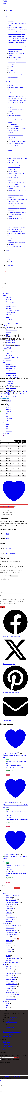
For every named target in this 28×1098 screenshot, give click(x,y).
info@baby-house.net (11, 1022)
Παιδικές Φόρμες (10, 312)
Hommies (8, 409)
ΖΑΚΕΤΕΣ (8, 304)
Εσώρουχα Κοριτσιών (11, 330)
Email (2, 596)
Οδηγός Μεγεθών (5, 398)
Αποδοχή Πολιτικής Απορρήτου (10, 1059)
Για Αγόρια (6, 1044)
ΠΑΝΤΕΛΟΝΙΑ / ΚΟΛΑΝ (12, 377)
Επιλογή (8, 775)
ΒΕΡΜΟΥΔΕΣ (9, 300)
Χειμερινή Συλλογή (11, 553)
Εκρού (7, 538)
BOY (7, 1007)
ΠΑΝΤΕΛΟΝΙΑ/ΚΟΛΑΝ (11, 343)
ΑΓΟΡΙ (4, 295)
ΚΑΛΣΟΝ (8, 936)
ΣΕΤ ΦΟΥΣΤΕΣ (10, 928)
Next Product (6, 358)
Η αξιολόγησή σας (5, 579)
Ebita (17, 394)
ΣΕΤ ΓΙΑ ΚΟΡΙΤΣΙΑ (10, 383)
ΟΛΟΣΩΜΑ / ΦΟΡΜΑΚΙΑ (12, 994)
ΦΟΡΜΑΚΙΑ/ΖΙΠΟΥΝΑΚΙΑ (12, 323)
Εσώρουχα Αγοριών (11, 302)
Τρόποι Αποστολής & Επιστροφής (12, 1032)
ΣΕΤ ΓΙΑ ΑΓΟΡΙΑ (10, 381)
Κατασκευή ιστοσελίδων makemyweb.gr (11, 1076)
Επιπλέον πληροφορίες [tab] (9, 512)
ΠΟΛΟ (7, 317)
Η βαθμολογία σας (5, 576)
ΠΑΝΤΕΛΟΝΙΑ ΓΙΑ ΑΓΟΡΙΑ (12, 310)
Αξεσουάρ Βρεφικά (11, 366)
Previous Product (7, 348)
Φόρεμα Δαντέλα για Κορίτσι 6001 (14, 767)
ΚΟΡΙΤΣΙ (5, 325)
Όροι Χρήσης (6, 1030)
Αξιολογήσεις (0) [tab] (7, 514)
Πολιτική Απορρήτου (8, 1027)
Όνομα (2, 592)
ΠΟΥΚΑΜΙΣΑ (9, 319)
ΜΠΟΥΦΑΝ (8, 308)
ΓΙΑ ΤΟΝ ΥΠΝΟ (10, 988)
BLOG (4, 1049)
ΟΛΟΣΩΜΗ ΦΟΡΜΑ (10, 340)
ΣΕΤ (7, 321)
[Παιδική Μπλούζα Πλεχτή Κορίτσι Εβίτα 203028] (6, 356)
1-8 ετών (8, 548)
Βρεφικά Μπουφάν (11, 979)
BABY (4, 964)
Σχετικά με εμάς (7, 1046)
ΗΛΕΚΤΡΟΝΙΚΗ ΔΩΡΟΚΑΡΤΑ (11, 962)
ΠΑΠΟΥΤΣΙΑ (9, 949)
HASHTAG (8, 407)
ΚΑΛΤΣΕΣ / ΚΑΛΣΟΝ (11, 984)
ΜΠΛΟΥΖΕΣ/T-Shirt (11, 306)
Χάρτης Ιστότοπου (8, 1036)
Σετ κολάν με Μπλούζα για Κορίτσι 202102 (17, 819)
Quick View (9, 764)
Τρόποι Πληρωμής (8, 1034)
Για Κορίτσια (6, 1042)
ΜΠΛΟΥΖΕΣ (9, 997)
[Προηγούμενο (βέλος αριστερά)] (0, 1091)
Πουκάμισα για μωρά (11, 986)
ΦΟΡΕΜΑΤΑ (18, 765)
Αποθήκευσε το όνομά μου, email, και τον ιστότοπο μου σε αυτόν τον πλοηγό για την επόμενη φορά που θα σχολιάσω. (12, 601)
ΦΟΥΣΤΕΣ (8, 943)
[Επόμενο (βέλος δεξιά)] (1, 1091)
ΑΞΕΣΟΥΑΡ (8, 297)
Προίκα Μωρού (10, 390)
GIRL (7, 765)
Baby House (6, 293)
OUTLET (10, 765)
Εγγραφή (17, 1057)
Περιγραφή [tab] (6, 510)
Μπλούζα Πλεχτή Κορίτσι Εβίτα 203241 (11, 345)
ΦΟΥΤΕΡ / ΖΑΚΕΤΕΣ (11, 396)
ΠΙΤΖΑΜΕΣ (8, 315)
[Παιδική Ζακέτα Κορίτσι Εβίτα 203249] (6, 367)
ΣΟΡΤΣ (8, 956)
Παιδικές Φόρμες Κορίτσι (13, 958)
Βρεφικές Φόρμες (10, 368)
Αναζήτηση (17, 888)
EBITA (7, 403)
